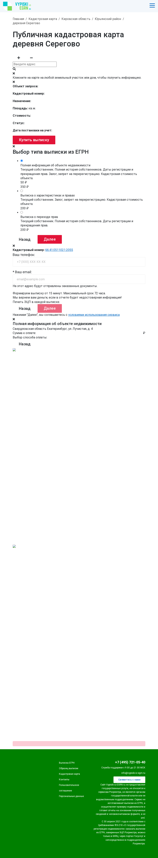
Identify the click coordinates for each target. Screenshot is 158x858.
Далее (50, 239)
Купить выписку (34, 140)
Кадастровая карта (69, 774)
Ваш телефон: (24, 255)
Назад (25, 239)
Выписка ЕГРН (67, 762)
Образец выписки (68, 768)
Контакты (64, 779)
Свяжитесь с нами (129, 779)
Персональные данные (71, 796)
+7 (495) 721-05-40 (130, 762)
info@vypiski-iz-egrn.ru (133, 773)
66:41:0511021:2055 (59, 250)
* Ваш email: (22, 272)
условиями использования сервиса (94, 315)
